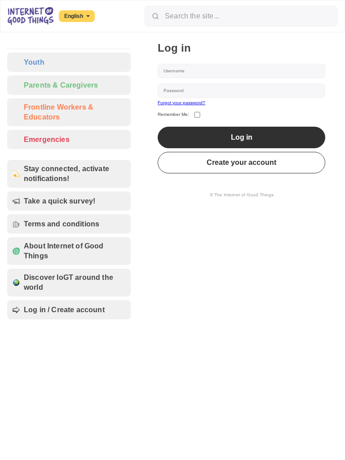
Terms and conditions (61, 224)
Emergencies (47, 139)
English (73, 16)
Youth (34, 62)
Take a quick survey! (59, 201)
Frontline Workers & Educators (58, 112)
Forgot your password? (181, 102)
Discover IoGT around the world (68, 282)
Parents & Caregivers (61, 85)
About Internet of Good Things (64, 251)
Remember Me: (173, 114)
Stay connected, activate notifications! (66, 173)
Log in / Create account (64, 310)
